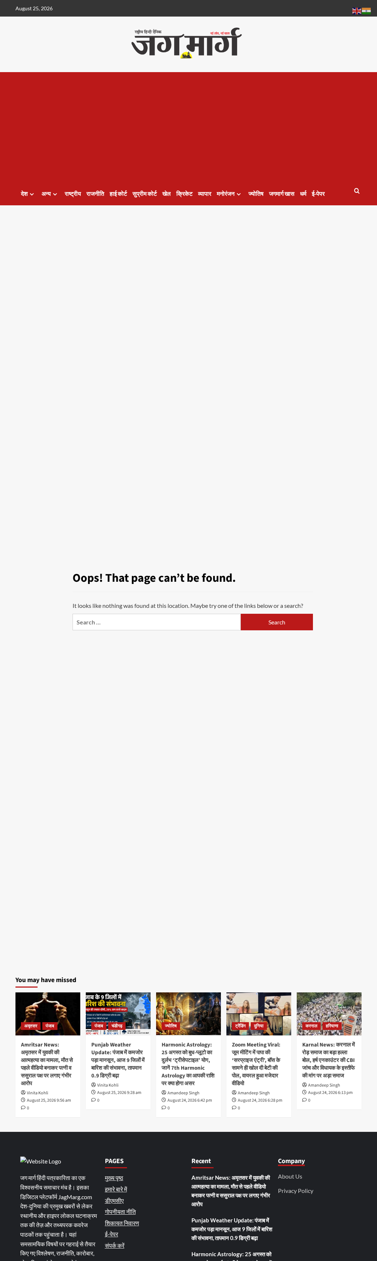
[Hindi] (366, 10)
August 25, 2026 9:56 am (49, 1100)
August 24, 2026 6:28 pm (260, 1100)
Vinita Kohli (37, 1093)
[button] (357, 191)
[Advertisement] (188, 127)
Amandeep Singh (184, 1093)
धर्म (303, 194)
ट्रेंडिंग (240, 1026)
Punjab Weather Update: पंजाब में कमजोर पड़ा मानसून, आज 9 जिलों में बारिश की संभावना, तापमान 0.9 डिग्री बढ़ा (118, 1060)
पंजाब (50, 1026)
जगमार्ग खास (282, 194)
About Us (290, 1176)
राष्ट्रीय (73, 194)
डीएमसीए (114, 1200)
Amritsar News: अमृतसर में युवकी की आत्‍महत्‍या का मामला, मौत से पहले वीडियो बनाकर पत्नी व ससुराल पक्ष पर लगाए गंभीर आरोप (47, 1064)
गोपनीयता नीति (120, 1211)
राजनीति (95, 194)
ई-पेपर (318, 194)
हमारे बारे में (116, 1189)
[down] (32, 194)
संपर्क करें (114, 1245)
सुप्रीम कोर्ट (145, 194)
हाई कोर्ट (118, 194)
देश (24, 194)
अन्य (46, 194)
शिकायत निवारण (122, 1222)
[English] (357, 10)
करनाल (311, 1026)
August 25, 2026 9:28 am (119, 1093)
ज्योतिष (256, 194)
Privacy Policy (295, 1190)
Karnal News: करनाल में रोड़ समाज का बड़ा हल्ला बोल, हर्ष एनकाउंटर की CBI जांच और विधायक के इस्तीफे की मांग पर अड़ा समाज (328, 1060)
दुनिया (259, 1026)
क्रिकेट (184, 194)
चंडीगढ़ (117, 1026)
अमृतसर (30, 1026)
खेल (166, 194)
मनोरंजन (226, 194)
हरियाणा (332, 1026)
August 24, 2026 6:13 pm (330, 1093)
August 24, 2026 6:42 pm (190, 1100)
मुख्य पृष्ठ (114, 1177)
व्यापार (204, 194)
